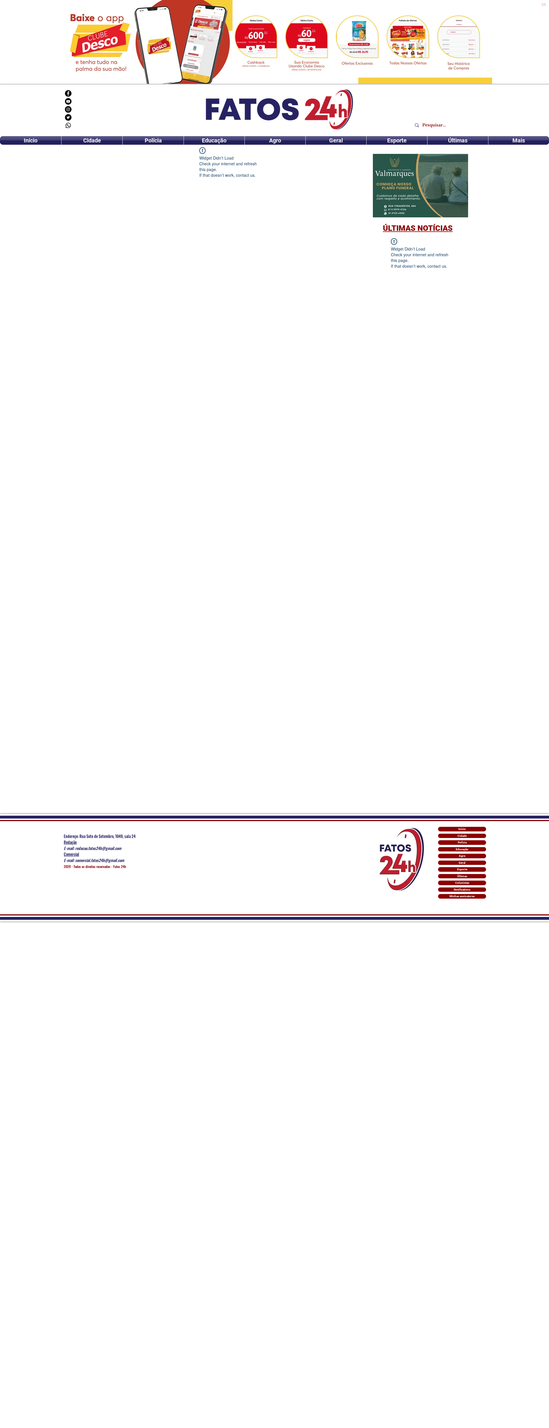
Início (462, 829)
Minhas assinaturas (462, 896)
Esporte (462, 869)
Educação (462, 849)
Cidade (462, 835)
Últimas (462, 876)
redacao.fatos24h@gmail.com (98, 848)
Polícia (462, 842)
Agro (462, 855)
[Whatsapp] (68, 125)
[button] (420, 185)
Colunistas (462, 882)
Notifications (462, 889)
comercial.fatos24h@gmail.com (99, 860)
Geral (462, 862)
